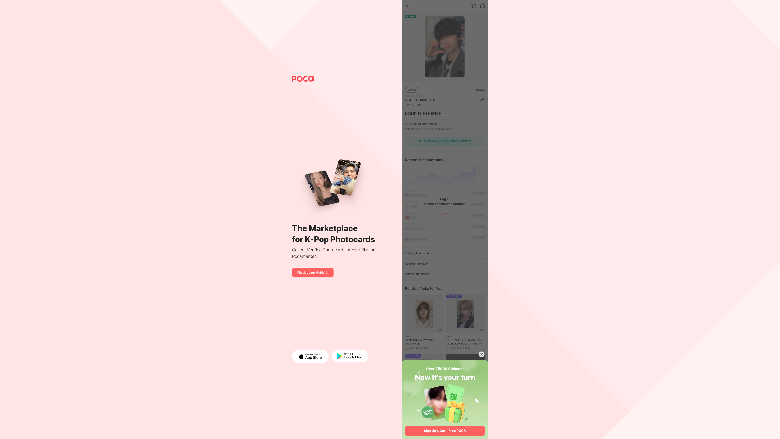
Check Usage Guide (311, 272)
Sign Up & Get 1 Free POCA (445, 431)
